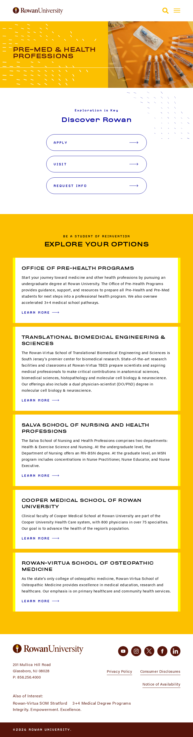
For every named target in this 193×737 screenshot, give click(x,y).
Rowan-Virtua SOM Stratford (40, 703)
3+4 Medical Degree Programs (101, 703)
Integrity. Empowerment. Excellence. (47, 709)
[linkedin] (175, 651)
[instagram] (136, 651)
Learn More (36, 312)
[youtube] (123, 651)
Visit (60, 164)
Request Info (70, 186)
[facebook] (162, 651)
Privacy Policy (119, 671)
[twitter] (149, 651)
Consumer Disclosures (160, 671)
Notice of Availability (161, 684)
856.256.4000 (29, 677)
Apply (61, 143)
